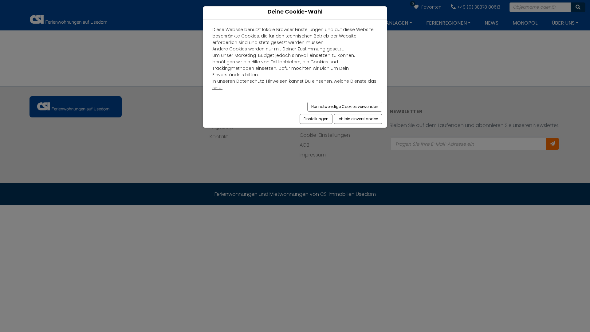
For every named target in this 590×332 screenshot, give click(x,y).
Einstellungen (316, 118)
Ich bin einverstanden (358, 118)
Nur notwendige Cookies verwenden (344, 106)
